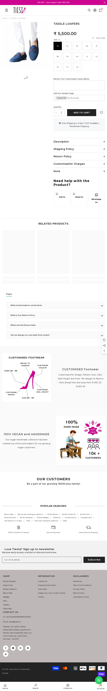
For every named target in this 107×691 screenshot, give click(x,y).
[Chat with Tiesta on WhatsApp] (99, 680)
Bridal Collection (69, 514)
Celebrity (56, 517)
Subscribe (94, 559)
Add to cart (81, 112)
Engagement (86, 517)
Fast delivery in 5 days (13, 521)
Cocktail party (70, 517)
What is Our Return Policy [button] (22, 315)
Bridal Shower (10, 517)
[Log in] (95, 10)
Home (4, 18)
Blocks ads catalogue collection (30, 514)
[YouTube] (28, 648)
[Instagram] (13, 648)
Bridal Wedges (43, 517)
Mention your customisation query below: (72, 79)
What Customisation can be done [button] (26, 305)
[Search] (89, 10)
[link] (18, 277)
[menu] (6, 10)
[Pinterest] (20, 648)
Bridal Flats (84, 514)
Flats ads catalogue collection (46, 521)
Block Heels (9, 514)
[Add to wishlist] (101, 112)
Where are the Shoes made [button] (23, 325)
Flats (28, 521)
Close (105, 3)
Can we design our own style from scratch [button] (30, 335)
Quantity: (58, 107)
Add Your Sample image (64, 93)
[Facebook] (5, 648)
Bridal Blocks (52, 514)
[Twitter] (5, 654)
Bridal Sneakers (26, 517)
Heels (65, 521)
